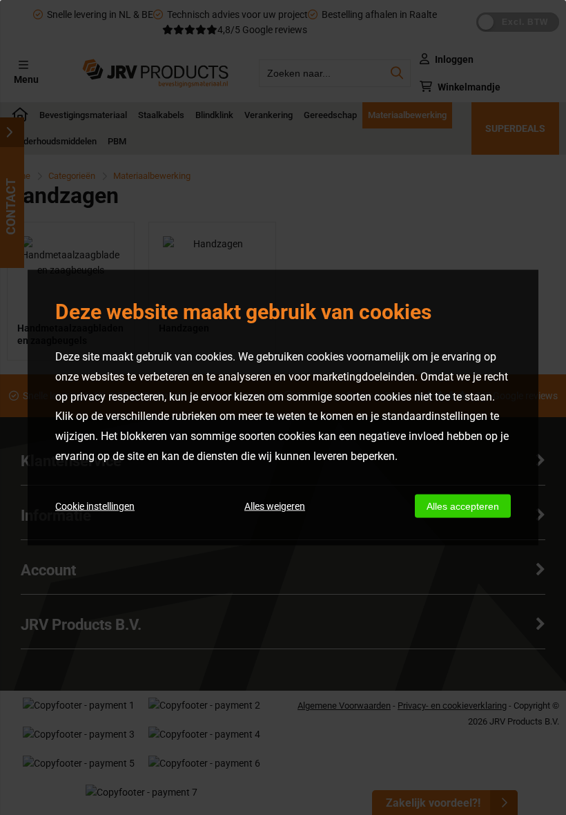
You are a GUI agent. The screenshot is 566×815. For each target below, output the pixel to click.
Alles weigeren (274, 505)
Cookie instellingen (95, 505)
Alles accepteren (463, 505)
